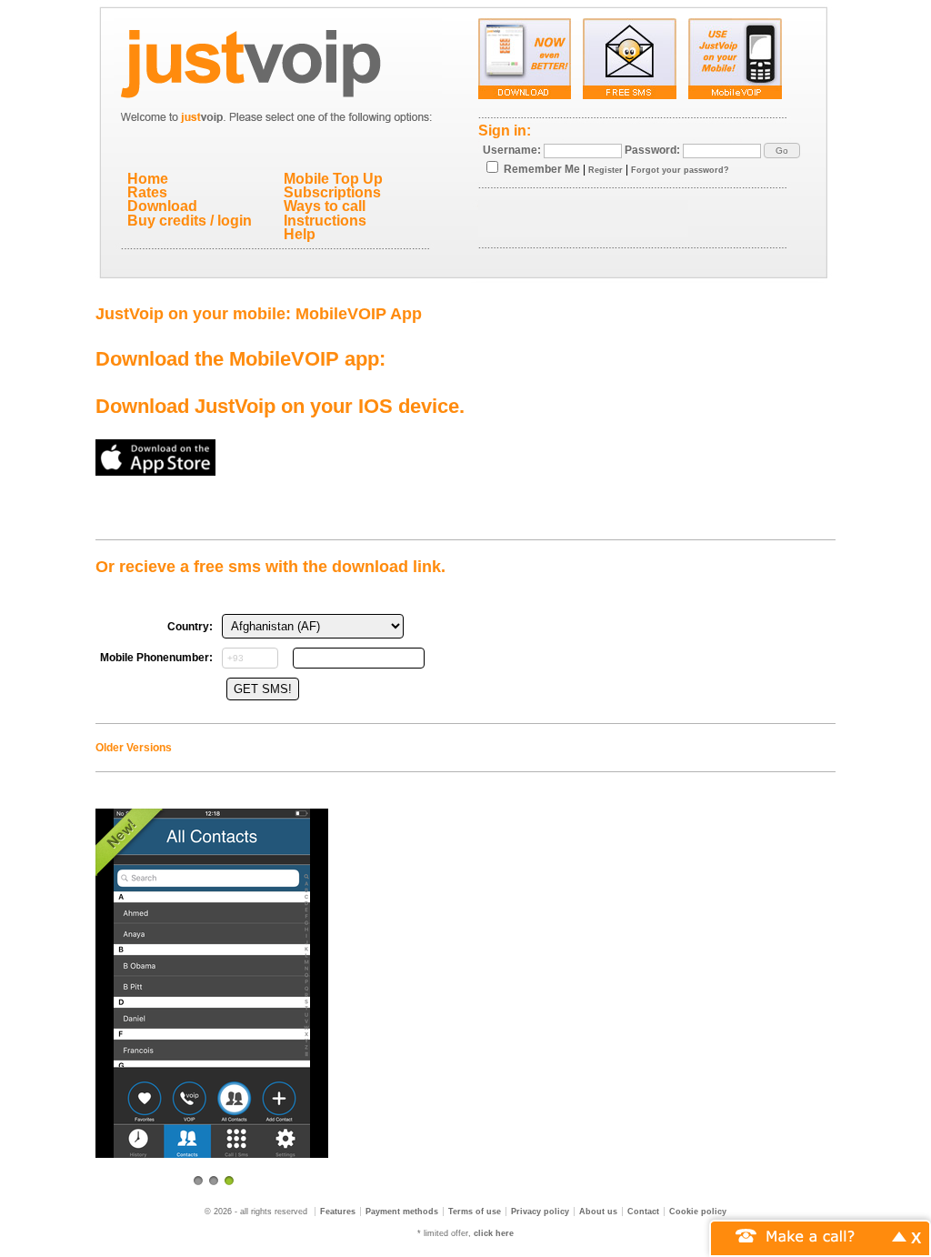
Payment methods (401, 1211)
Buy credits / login (189, 220)
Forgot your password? (680, 170)
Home (147, 178)
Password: (652, 150)
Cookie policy (697, 1211)
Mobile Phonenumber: (156, 657)
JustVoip (278, 59)
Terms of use (474, 1211)
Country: (190, 626)
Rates (147, 192)
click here (494, 1233)
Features (337, 1211)
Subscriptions (332, 192)
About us (598, 1211)
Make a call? (811, 1234)
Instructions (325, 220)
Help (299, 234)
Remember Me (542, 169)
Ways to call (324, 206)
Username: (512, 150)
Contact (643, 1211)
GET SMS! (263, 689)
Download (162, 206)
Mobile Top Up (333, 178)
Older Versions (133, 747)
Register (605, 170)
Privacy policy (540, 1211)
